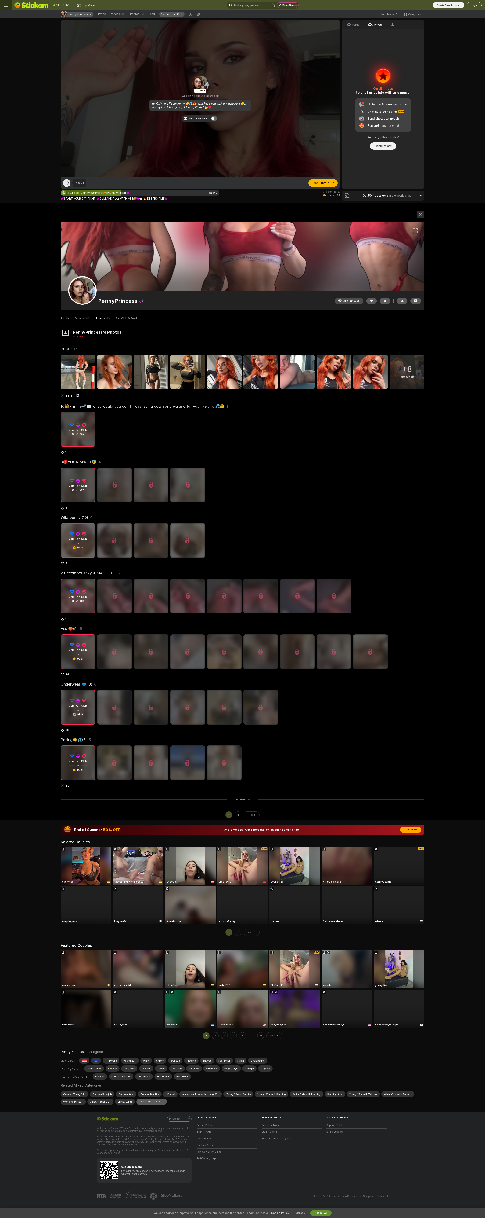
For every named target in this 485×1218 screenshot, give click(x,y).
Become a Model (271, 1125)
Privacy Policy (204, 1125)
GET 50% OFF (411, 829)
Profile (102, 14)
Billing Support (334, 1132)
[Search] (273, 5)
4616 (68, 395)
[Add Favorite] (66, 183)
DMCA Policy (204, 1138)
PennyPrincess (72, 1052)
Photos (137, 14)
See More (241, 799)
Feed (152, 14)
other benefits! (389, 137)
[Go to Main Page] (31, 5)
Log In (474, 5)
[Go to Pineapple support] (154, 1196)
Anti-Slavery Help (206, 1158)
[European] (96, 1061)
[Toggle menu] (6, 5)
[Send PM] (415, 301)
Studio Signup (269, 1132)
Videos (118, 14)
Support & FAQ (334, 1125)
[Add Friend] (402, 301)
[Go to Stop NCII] (172, 1196)
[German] (84, 1061)
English (176, 1118)
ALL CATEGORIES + (151, 1101)
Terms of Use (204, 1132)
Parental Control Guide (209, 1151)
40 (67, 785)
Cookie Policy (280, 1213)
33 (67, 730)
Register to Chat (383, 146)
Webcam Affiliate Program (276, 1138)
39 (67, 674)
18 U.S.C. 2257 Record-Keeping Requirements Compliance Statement (350, 1196)
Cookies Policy (205, 1145)
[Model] (420, 214)
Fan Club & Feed (126, 318)
